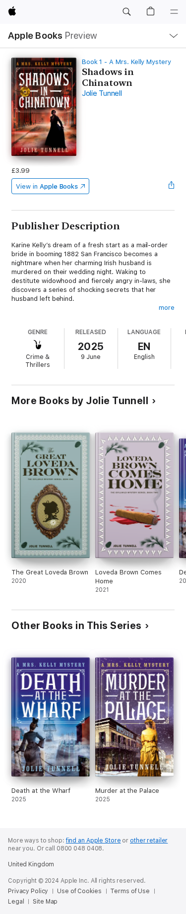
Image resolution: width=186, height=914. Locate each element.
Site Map (45, 901)
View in (47, 186)
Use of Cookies (79, 891)
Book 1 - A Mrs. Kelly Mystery (126, 62)
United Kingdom (31, 864)
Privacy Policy (28, 891)
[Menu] (174, 12)
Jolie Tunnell (102, 93)
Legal (16, 901)
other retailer (149, 840)
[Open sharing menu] (171, 186)
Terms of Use (130, 891)
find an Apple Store (93, 840)
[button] (126, 12)
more (167, 307)
